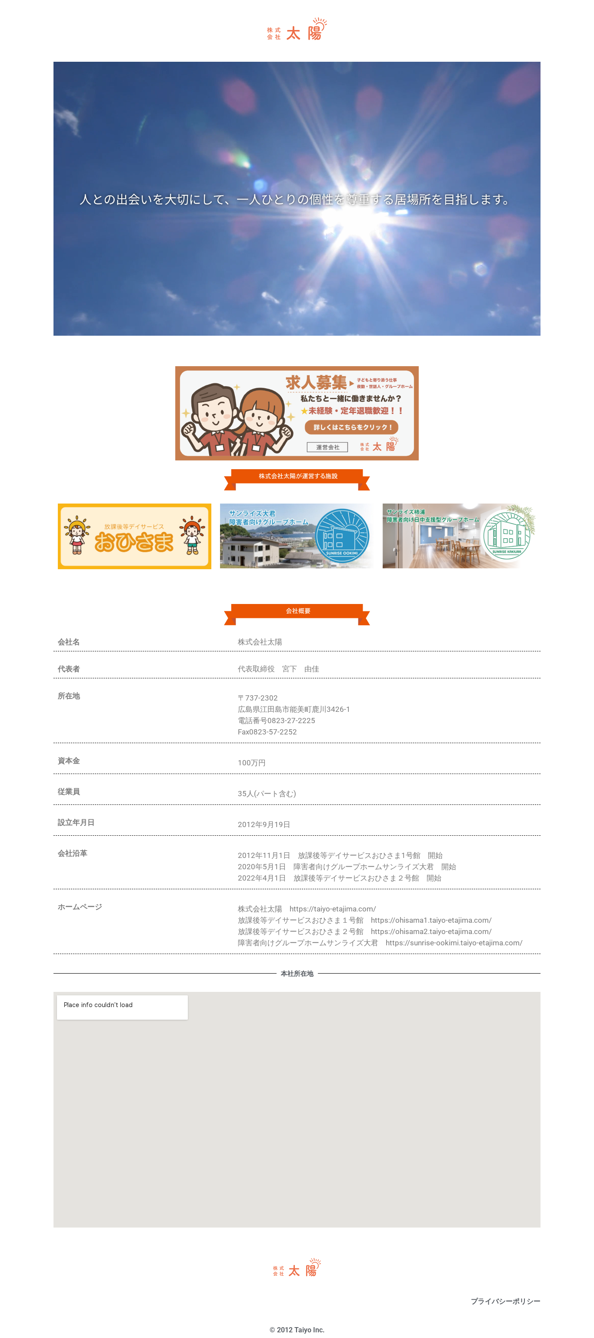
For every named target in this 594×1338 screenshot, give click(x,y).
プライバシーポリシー (506, 1301)
